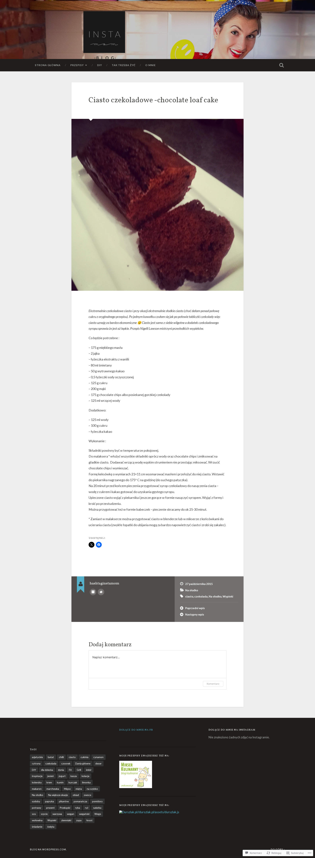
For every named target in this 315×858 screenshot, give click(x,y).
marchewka (52, 788)
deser (98, 763)
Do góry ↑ (278, 849)
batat (51, 757)
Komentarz (213, 683)
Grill (79, 769)
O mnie (150, 65)
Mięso (67, 788)
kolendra (37, 782)
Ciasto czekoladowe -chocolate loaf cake (153, 100)
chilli (61, 757)
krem (49, 782)
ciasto (189, 596)
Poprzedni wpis (195, 608)
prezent (50, 807)
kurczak (73, 782)
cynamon (98, 757)
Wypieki (228, 596)
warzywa (57, 813)
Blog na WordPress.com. (48, 849)
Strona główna (48, 65)
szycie (44, 813)
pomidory (97, 801)
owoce (87, 794)
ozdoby (36, 801)
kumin (60, 782)
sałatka (97, 807)
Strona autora (101, 592)
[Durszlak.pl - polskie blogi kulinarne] (128, 812)
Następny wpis (194, 614)
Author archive (93, 592)
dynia (61, 769)
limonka (86, 782)
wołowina (37, 820)
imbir (89, 769)
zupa (78, 820)
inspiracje (37, 776)
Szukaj (281, 65)
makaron (37, 788)
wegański (84, 813)
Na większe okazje (58, 794)
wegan (70, 813)
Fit (70, 769)
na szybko (92, 788)
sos (34, 813)
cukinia (84, 757)
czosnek (65, 763)
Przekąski (65, 807)
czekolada (201, 596)
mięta (79, 788)
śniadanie (37, 826)
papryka (49, 801)
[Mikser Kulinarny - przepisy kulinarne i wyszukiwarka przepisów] (135, 787)
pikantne (64, 801)
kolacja (85, 776)
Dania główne (82, 763)
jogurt (62, 776)
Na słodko (191, 590)
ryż (86, 807)
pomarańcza (80, 801)
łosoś (89, 820)
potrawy (36, 807)
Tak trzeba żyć (123, 65)
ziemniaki (66, 820)
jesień (50, 776)
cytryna (36, 763)
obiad (76, 794)
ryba (77, 807)
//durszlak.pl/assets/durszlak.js (158, 812)
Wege (97, 813)
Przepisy (77, 65)
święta (50, 826)
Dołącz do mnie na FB (136, 730)
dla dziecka (47, 769)
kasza (74, 776)
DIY (99, 65)
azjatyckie (37, 757)
